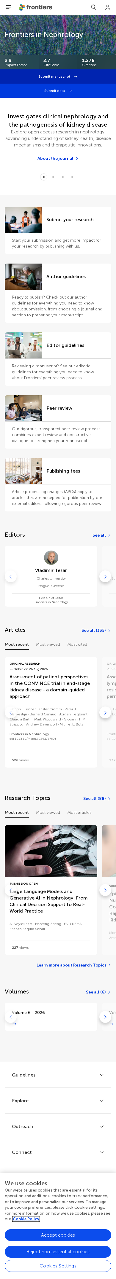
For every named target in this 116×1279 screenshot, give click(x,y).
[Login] (108, 7)
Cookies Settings (58, 1266)
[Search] (93, 7)
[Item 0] (43, 177)
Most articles (79, 812)
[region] (58, 1226)
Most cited (77, 644)
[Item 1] (53, 177)
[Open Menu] (8, 7)
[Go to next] (105, 576)
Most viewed (48, 644)
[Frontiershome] (36, 7)
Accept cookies (58, 1235)
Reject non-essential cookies (58, 1251)
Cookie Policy (26, 1219)
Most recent (17, 644)
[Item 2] (62, 177)
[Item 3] (72, 177)
